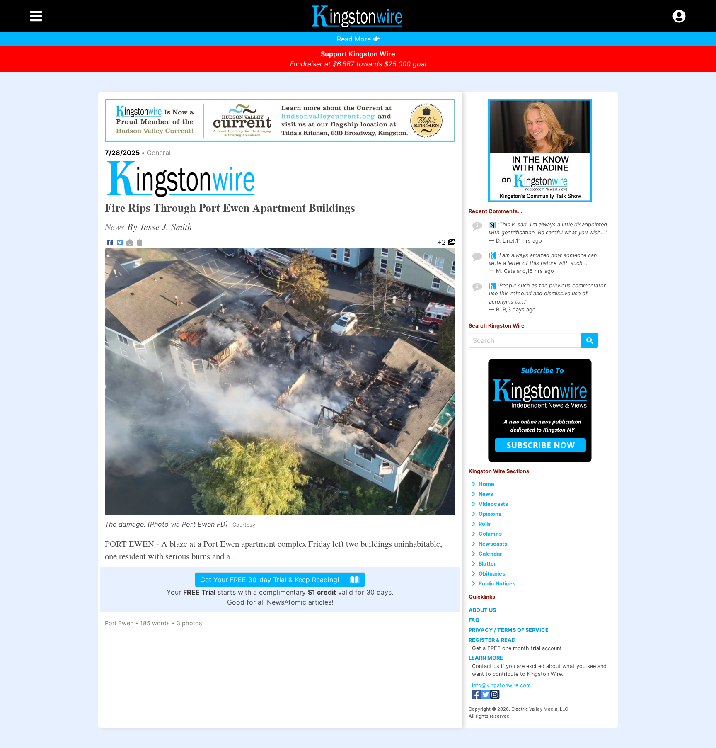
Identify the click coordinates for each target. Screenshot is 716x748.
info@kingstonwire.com (501, 685)
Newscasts (493, 544)
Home (486, 484)
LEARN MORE (486, 658)
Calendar (490, 554)
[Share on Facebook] (110, 242)
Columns (490, 534)
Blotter (487, 564)
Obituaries (492, 574)
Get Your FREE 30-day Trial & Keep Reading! (269, 580)
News (486, 494)
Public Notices (497, 583)
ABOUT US (482, 610)
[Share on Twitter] (120, 242)
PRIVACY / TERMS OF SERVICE (509, 630)
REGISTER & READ (492, 640)
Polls (485, 524)
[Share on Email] (130, 242)
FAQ (474, 620)
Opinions (490, 514)
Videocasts (493, 504)
